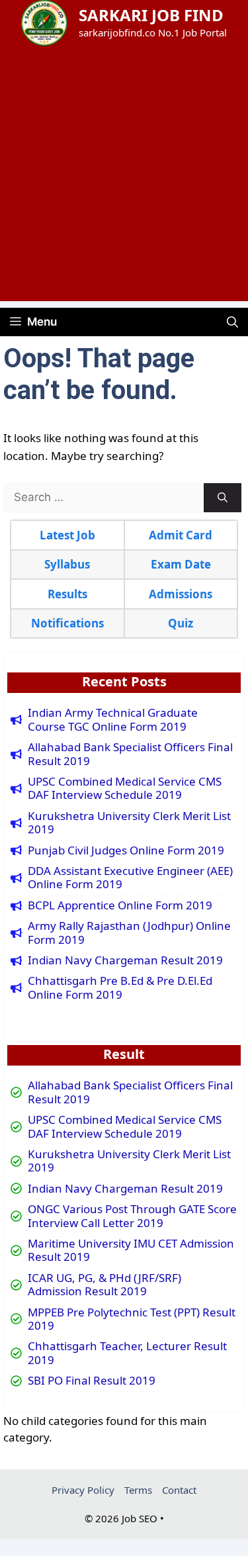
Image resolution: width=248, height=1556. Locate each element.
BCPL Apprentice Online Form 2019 (120, 905)
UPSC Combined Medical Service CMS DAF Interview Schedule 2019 (125, 788)
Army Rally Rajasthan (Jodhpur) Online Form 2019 (129, 932)
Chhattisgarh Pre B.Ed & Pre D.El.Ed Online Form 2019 (120, 987)
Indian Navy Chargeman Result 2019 (125, 960)
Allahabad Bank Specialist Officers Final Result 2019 (130, 754)
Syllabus (67, 564)
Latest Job (67, 535)
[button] (232, 322)
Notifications (67, 623)
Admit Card (180, 535)
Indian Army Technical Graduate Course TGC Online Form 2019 (113, 719)
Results (67, 594)
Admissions (180, 594)
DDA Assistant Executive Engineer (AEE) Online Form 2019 (130, 878)
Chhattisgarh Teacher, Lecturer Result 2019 (127, 1353)
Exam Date (181, 564)
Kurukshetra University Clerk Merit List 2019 (129, 823)
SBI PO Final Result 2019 (91, 1380)
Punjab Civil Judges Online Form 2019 (126, 850)
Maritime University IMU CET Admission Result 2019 (131, 1250)
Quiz (180, 623)
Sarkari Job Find (151, 15)
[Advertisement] (124, 177)
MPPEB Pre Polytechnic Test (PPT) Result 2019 (131, 1319)
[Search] (222, 498)
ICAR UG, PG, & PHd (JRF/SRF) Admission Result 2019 (104, 1285)
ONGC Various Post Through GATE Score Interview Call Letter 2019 (132, 1216)
